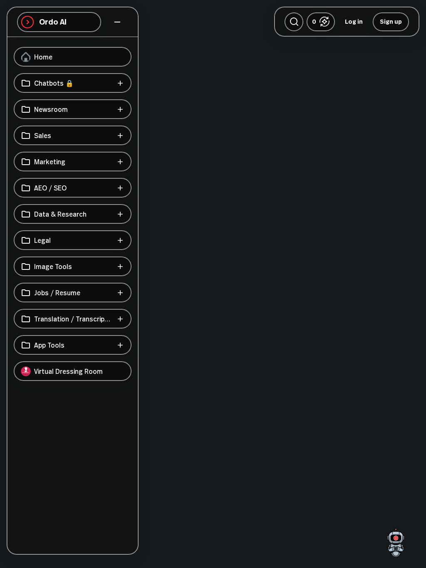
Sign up (391, 21)
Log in (354, 21)
